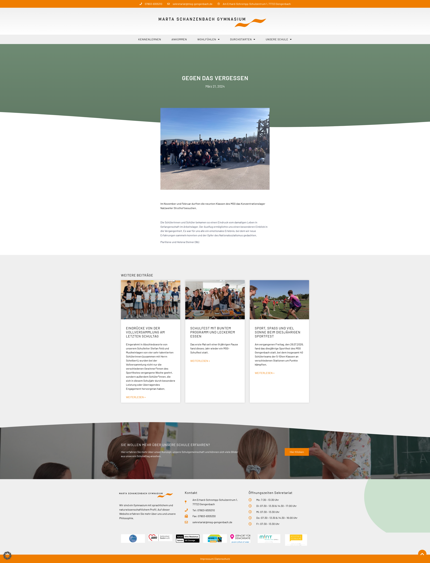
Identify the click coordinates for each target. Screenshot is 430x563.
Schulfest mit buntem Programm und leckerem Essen (212, 332)
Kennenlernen (149, 39)
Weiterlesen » (136, 397)
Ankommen (179, 39)
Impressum (206, 558)
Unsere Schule (277, 39)
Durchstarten (241, 39)
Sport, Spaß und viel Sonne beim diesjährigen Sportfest (277, 332)
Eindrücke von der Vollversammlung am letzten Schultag (145, 332)
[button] (7, 555)
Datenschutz (222, 558)
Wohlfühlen (206, 39)
